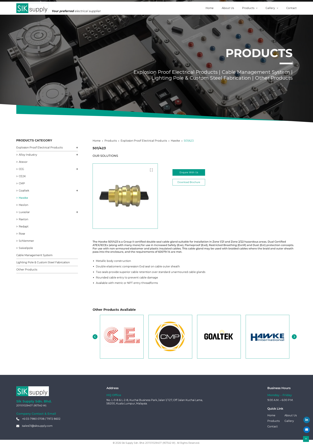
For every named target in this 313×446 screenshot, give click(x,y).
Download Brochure (188, 182)
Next (294, 336)
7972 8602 (53, 418)
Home (210, 8)
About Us (228, 8)
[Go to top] (306, 439)
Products (248, 8)
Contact (291, 8)
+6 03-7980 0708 (33, 418)
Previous (95, 336)
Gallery (270, 8)
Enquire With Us (188, 172)
